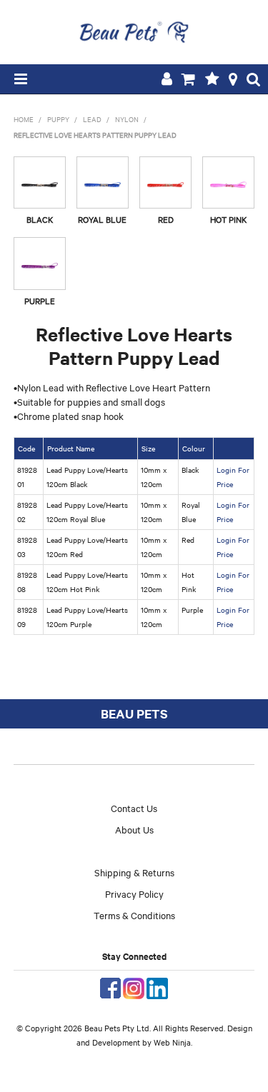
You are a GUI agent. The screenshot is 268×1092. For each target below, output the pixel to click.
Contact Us (134, 807)
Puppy (58, 119)
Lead (92, 119)
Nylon (127, 119)
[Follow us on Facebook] (110, 986)
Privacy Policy (134, 893)
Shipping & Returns (134, 872)
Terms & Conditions (134, 914)
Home (24, 119)
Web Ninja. (173, 1042)
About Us (134, 829)
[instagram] (133, 986)
